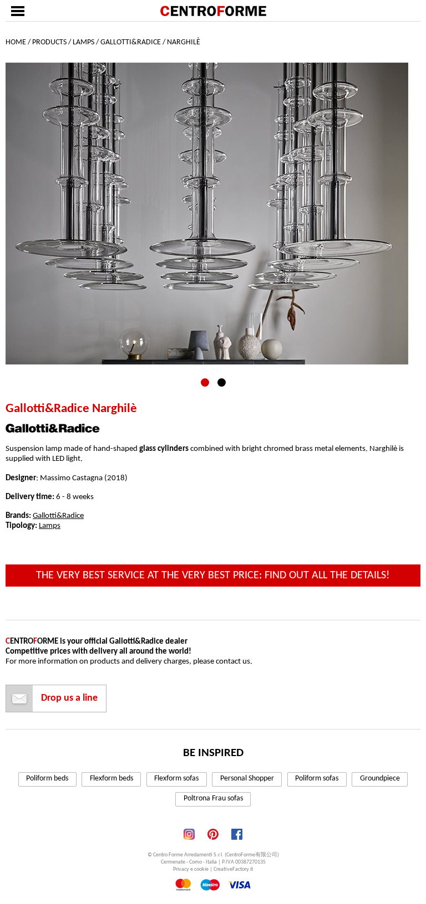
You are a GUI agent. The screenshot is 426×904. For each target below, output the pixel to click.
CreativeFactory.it (233, 869)
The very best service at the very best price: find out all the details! (213, 575)
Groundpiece (380, 778)
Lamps (83, 42)
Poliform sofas (316, 778)
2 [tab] (221, 382)
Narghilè (183, 42)
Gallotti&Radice (130, 42)
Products (49, 42)
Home (16, 42)
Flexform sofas (176, 778)
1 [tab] (205, 382)
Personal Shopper (247, 778)
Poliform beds (47, 778)
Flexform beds (111, 778)
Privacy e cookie (191, 869)
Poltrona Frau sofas (213, 798)
